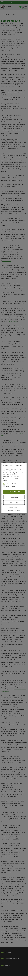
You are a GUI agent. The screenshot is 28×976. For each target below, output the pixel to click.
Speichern (14, 502)
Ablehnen (14, 497)
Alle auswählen (14, 491)
